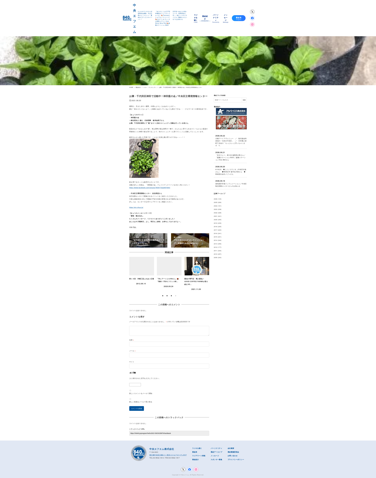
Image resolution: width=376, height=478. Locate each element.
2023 (215, 209)
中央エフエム (185, 475)
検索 (244, 100)
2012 (215, 247)
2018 (215, 226)
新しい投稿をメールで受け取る (140, 402)
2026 (215, 199)
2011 (215, 251)
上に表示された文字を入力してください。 (144, 378)
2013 (215, 244)
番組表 (194, 452)
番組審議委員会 (233, 452)
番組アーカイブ (216, 452)
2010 (215, 254)
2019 (215, 223)
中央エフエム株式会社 (161, 448)
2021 (215, 216)
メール (132, 351)
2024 (215, 206)
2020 (215, 220)
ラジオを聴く (197, 448)
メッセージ (215, 455)
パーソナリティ (216, 448)
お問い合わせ (233, 455)
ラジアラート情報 (198, 455)
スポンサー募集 (216, 459)
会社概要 (231, 448)
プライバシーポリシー (236, 459)
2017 (215, 230)
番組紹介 (195, 459)
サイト (131, 362)
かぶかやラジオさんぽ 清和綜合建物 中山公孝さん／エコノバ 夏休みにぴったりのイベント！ (146, 15)
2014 (215, 240)
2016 (215, 233)
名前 (131, 340)
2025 (215, 202)
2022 (215, 213)
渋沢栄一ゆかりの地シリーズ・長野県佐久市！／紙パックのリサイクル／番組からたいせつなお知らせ (180, 15)
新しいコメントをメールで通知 (140, 393)
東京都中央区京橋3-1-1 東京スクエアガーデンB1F (168, 455)
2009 (215, 257)
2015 (215, 237)
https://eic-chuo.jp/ (136, 207)
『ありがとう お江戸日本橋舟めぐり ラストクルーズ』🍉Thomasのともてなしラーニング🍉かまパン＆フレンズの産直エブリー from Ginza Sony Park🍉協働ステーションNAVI (162, 18)
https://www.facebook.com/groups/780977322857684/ (149, 187)
